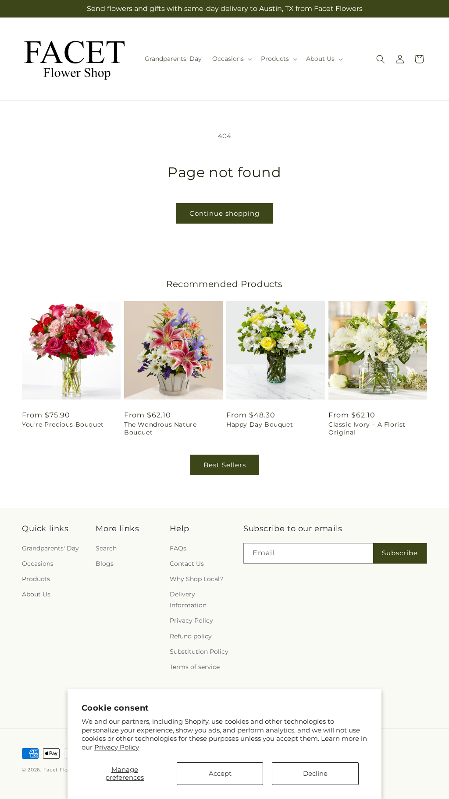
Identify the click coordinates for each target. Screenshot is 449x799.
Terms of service (195, 667)
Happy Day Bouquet (259, 424)
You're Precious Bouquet (63, 424)
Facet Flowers (62, 770)
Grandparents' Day (50, 548)
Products (36, 579)
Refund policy (191, 636)
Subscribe (400, 553)
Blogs (105, 564)
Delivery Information (188, 599)
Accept (220, 773)
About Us (36, 594)
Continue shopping (224, 213)
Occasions (37, 564)
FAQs (178, 548)
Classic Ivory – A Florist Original (367, 428)
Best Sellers (224, 465)
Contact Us (187, 564)
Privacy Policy (116, 747)
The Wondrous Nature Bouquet (160, 428)
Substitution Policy (199, 651)
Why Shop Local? (196, 579)
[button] (231, 58)
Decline (315, 773)
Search (106, 548)
